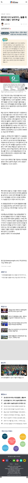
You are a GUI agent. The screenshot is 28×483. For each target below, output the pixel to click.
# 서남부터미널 (16, 448)
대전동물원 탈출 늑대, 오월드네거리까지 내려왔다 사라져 (14, 275)
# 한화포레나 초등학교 (22, 444)
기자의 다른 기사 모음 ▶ (6, 266)
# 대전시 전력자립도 (11, 441)
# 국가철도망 (23, 437)
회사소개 (16, 464)
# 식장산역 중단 (4, 436)
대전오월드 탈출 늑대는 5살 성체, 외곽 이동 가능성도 (14, 277)
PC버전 (11, 464)
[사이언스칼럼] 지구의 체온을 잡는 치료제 (15, 423)
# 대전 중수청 (5, 448)
